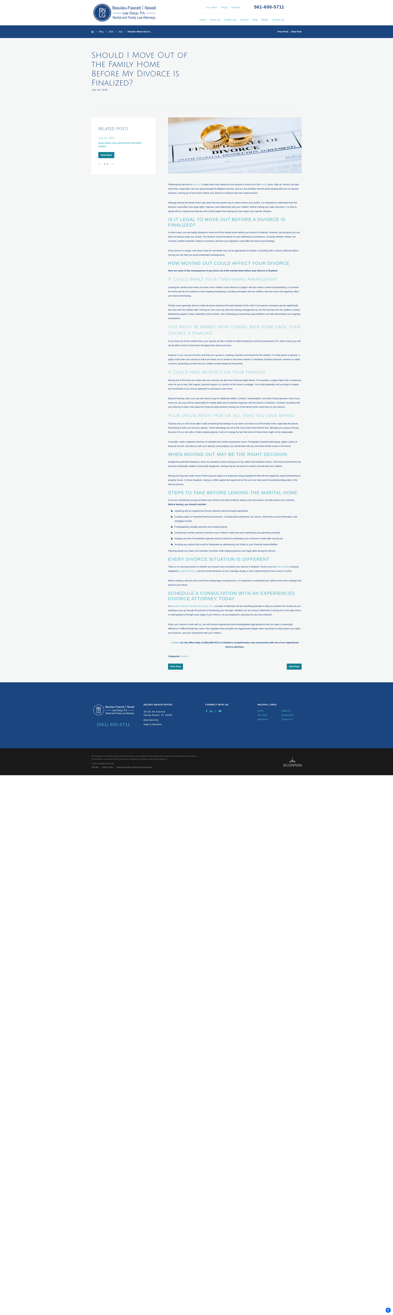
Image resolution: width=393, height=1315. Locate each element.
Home (260, 710)
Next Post (294, 666)
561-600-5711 (269, 6)
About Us (286, 710)
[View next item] (111, 164)
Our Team (211, 7)
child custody (283, 566)
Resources (262, 719)
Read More (106, 155)
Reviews (236, 7)
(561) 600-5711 (151, 720)
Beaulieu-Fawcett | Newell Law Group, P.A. (192, 606)
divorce (196, 184)
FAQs (224, 7)
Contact (175, 642)
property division (188, 571)
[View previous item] (100, 164)
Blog (101, 31)
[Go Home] (93, 32)
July (120, 31)
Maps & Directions (153, 724)
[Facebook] (206, 711)
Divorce (184, 656)
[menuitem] (203, 19)
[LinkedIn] (211, 711)
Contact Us (286, 719)
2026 (110, 31)
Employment (287, 715)
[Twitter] (215, 711)
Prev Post (175, 666)
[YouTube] (220, 711)
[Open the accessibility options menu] (388, 1310)
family (264, 184)
